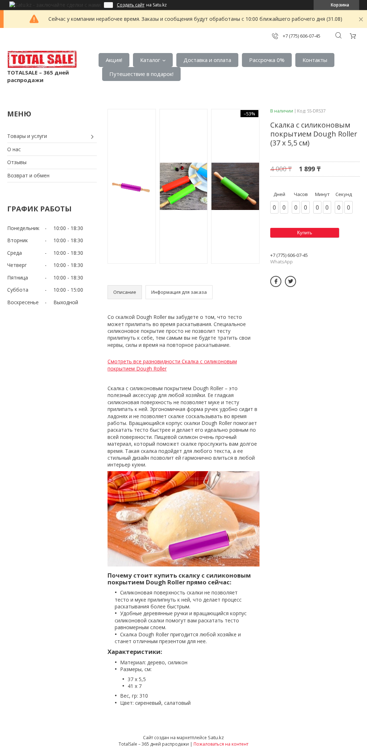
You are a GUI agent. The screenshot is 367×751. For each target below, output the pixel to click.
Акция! (114, 59)
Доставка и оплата (207, 59)
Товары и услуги (27, 136)
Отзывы (17, 162)
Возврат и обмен (28, 175)
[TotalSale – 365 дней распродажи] (42, 59)
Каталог (150, 59)
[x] (290, 281)
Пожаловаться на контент (221, 744)
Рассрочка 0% (267, 59)
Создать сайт (130, 5)
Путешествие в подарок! (141, 73)
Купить (304, 232)
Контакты (314, 59)
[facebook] (275, 281)
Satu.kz (216, 737)
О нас (14, 149)
